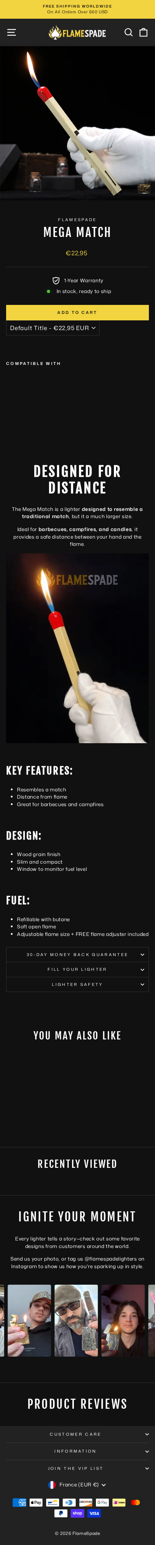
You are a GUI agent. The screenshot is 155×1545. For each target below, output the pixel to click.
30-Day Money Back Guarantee (77, 954)
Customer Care (75, 1434)
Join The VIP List (75, 1468)
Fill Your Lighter (77, 969)
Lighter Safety (77, 984)
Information (75, 1451)
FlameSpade (77, 220)
